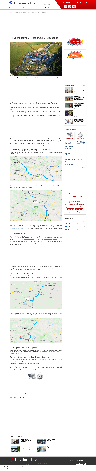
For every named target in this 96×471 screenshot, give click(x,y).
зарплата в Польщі (72, 212)
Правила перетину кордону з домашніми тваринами (26, 440)
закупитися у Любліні (29, 239)
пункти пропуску (22, 393)
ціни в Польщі (73, 201)
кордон (15, 393)
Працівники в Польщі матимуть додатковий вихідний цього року (79, 120)
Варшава (80, 212)
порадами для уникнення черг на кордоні (33, 229)
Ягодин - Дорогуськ (69, 146)
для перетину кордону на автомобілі (37, 110)
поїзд (79, 201)
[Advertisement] (48, 25)
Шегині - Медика (68, 161)
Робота (32, 8)
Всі (84, 85)
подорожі (82, 193)
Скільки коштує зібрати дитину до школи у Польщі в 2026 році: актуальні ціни (79, 105)
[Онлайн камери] (65, 6)
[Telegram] (86, 2)
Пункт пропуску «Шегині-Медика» (53, 439)
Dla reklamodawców (29, 464)
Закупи (15, 8)
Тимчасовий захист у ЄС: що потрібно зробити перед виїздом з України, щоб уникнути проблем (79, 113)
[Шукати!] (85, 6)
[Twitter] (80, 2)
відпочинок (69, 206)
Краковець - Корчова (70, 159)
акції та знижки (73, 196)
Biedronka (77, 199)
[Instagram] (83, 2)
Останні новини (70, 85)
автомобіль (81, 204)
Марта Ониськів (17, 389)
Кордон (27, 8)
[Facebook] (78, 2)
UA (80, 6)
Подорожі (38, 8)
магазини (76, 193)
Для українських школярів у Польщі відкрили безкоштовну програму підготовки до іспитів (79, 90)
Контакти (41, 464)
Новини (11, 8)
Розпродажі (21, 8)
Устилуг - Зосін (68, 148)
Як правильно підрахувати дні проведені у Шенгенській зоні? (53, 448)
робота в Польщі (70, 199)
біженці (81, 206)
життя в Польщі (69, 193)
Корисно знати (53, 8)
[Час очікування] (69, 6)
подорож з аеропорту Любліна (49, 239)
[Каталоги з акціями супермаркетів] (74, 6)
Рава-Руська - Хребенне (68, 154)
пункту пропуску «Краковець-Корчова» (48, 313)
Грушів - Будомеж (69, 157)
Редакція (36, 464)
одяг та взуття (71, 209)
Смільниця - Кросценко (70, 164)
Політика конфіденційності (19, 464)
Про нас (11, 464)
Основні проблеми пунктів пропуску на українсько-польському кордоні (27, 448)
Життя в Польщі (45, 8)
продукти (76, 206)
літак (83, 199)
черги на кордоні (31, 393)
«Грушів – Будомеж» (35, 277)
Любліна (23, 111)
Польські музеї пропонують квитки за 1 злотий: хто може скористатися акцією (79, 98)
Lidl (76, 204)
